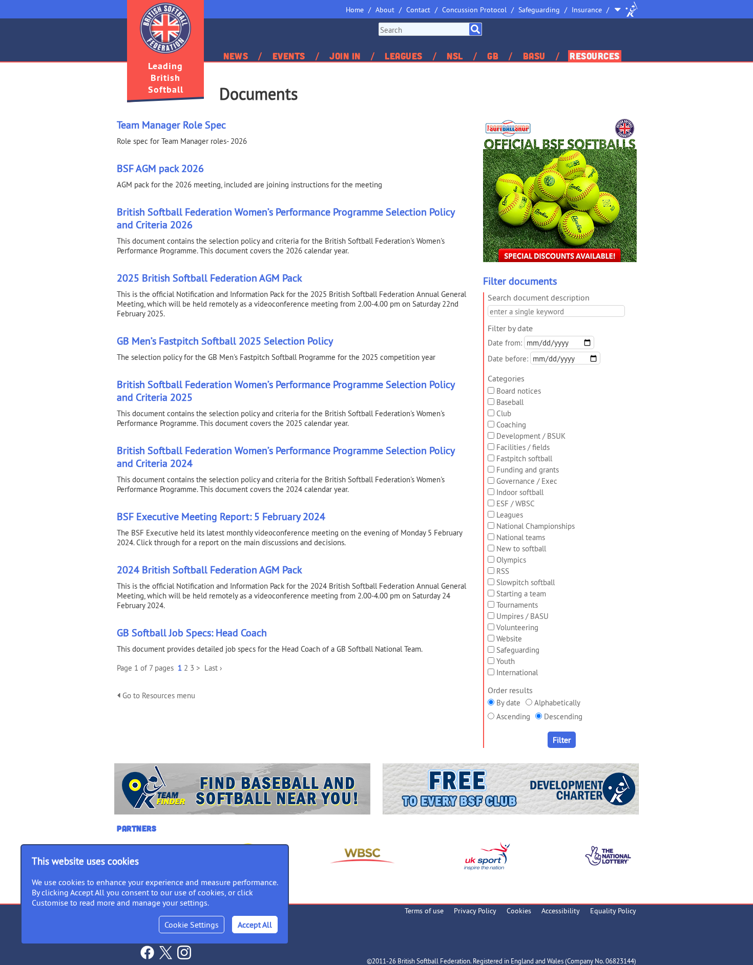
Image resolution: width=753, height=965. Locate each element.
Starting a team (521, 593)
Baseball (510, 402)
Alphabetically (557, 702)
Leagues (404, 55)
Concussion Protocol (474, 9)
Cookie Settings (191, 924)
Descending (563, 716)
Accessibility (560, 910)
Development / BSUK (531, 436)
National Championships (535, 526)
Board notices (518, 391)
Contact (418, 9)
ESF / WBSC (515, 503)
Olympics (511, 560)
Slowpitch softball (525, 582)
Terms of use (424, 910)
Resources (595, 55)
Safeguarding (539, 9)
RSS (502, 571)
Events (289, 55)
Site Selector (626, 9)
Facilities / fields (523, 447)
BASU (534, 55)
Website (509, 639)
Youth (505, 661)
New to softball (521, 548)
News (235, 55)
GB (492, 55)
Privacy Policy (475, 910)
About (384, 9)
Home (355, 9)
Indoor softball (519, 492)
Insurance (587, 9)
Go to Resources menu (157, 695)
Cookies (519, 910)
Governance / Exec (526, 481)
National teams (520, 537)
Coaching (511, 425)
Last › (213, 668)
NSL (455, 55)
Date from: (505, 343)
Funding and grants (527, 470)
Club (503, 413)
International (517, 672)
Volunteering (517, 627)
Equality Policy (613, 910)
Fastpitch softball (524, 458)
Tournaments (517, 605)
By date (508, 702)
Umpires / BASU (522, 616)
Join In (345, 55)
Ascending (513, 716)
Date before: (508, 358)
